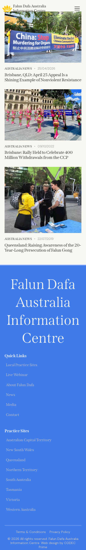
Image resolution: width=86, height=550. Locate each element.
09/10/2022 (46, 146)
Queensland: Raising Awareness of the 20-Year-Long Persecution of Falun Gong (43, 248)
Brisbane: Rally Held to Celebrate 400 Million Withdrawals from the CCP (39, 155)
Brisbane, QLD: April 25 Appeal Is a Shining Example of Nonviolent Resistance (43, 77)
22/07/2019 (46, 239)
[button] (77, 8)
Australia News (18, 68)
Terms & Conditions (31, 532)
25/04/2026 (46, 68)
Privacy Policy (60, 532)
